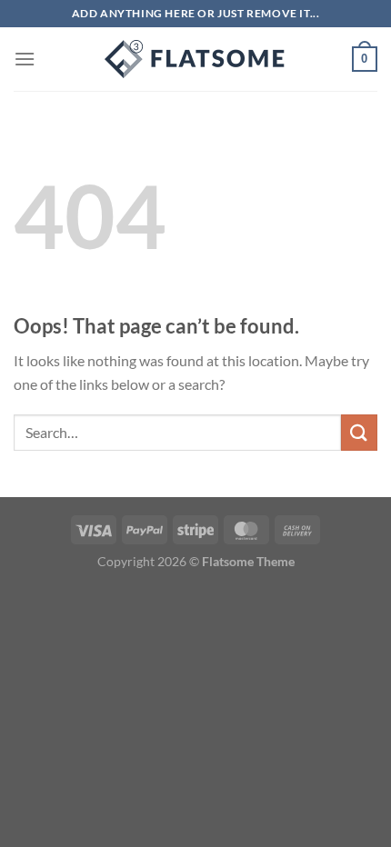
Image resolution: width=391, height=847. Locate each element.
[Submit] (359, 432)
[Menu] (24, 58)
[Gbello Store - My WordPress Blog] (195, 59)
